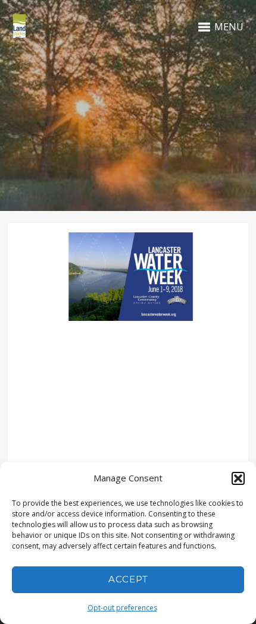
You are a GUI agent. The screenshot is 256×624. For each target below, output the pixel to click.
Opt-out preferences (122, 608)
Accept (128, 579)
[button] (238, 478)
